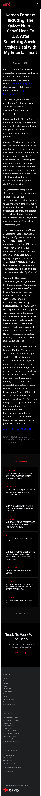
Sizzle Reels (7, 728)
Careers (5, 694)
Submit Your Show (9, 704)
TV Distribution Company (11, 720)
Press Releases (8, 691)
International (7, 689)
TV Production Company (11, 733)
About (5, 686)
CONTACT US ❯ (20, 653)
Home (5, 678)
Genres (5, 683)
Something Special (22, 83)
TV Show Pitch (8, 726)
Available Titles (8, 723)
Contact (5, 702)
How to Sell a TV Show (10, 718)
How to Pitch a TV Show (11, 731)
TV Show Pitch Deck (9, 736)
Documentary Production (11, 739)
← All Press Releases (20, 613)
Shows (5, 681)
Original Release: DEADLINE (17, 429)
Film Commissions (9, 699)
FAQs (5, 696)
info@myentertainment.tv (13, 768)
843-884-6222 (9, 772)
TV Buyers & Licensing (10, 741)
